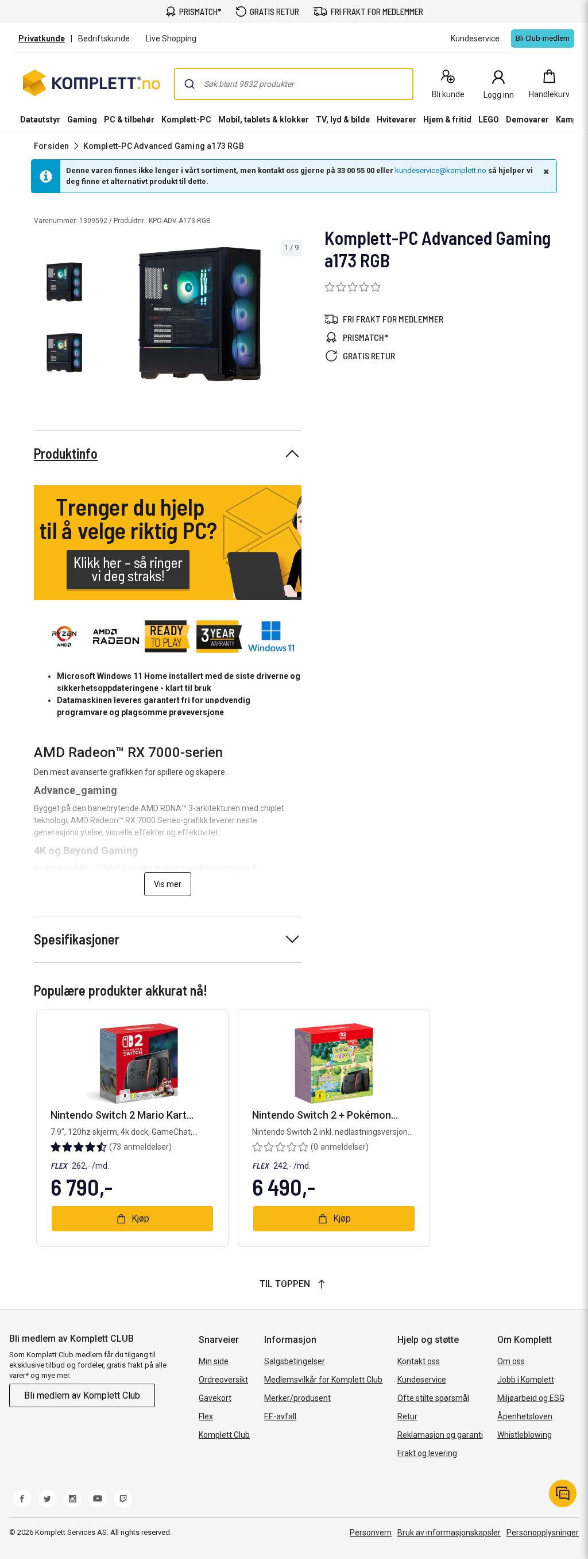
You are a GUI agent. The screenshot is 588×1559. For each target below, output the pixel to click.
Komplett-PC (186, 119)
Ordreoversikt (223, 1379)
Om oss (511, 1361)
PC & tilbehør (129, 119)
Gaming (82, 119)
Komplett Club (224, 1434)
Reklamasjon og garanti (440, 1434)
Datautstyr (40, 119)
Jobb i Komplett (525, 1379)
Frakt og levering (427, 1453)
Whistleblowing (524, 1434)
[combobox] (293, 84)
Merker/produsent (297, 1398)
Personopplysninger (542, 1532)
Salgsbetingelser (294, 1361)
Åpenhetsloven (524, 1416)
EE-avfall (280, 1416)
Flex (206, 1416)
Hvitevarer (396, 119)
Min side (214, 1361)
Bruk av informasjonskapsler (449, 1532)
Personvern (371, 1532)
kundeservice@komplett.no (440, 170)
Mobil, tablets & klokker (263, 119)
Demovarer (527, 119)
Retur (407, 1416)
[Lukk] (544, 171)
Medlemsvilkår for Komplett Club (323, 1379)
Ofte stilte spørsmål (433, 1398)
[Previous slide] (108, 316)
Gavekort (215, 1398)
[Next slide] (291, 316)
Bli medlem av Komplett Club (82, 1395)
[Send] (189, 83)
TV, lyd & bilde (343, 119)
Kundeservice (421, 1379)
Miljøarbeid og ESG (530, 1398)
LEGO (488, 119)
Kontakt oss (418, 1361)
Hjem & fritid (447, 119)
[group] (199, 314)
